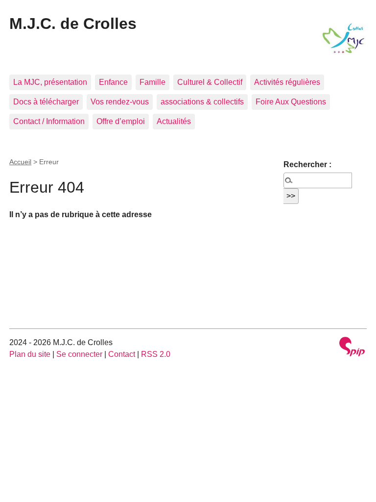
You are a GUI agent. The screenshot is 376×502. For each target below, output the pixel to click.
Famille (152, 82)
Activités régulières (287, 82)
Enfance (113, 82)
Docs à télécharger (46, 102)
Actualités (174, 121)
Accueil (20, 162)
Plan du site (29, 354)
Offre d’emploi (120, 121)
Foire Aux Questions (291, 102)
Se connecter (79, 354)
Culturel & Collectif (209, 82)
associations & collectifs (202, 102)
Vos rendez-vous (120, 102)
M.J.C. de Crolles (73, 23)
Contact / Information (49, 121)
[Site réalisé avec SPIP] (352, 348)
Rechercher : (307, 164)
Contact (121, 354)
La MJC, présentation (50, 82)
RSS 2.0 (155, 354)
